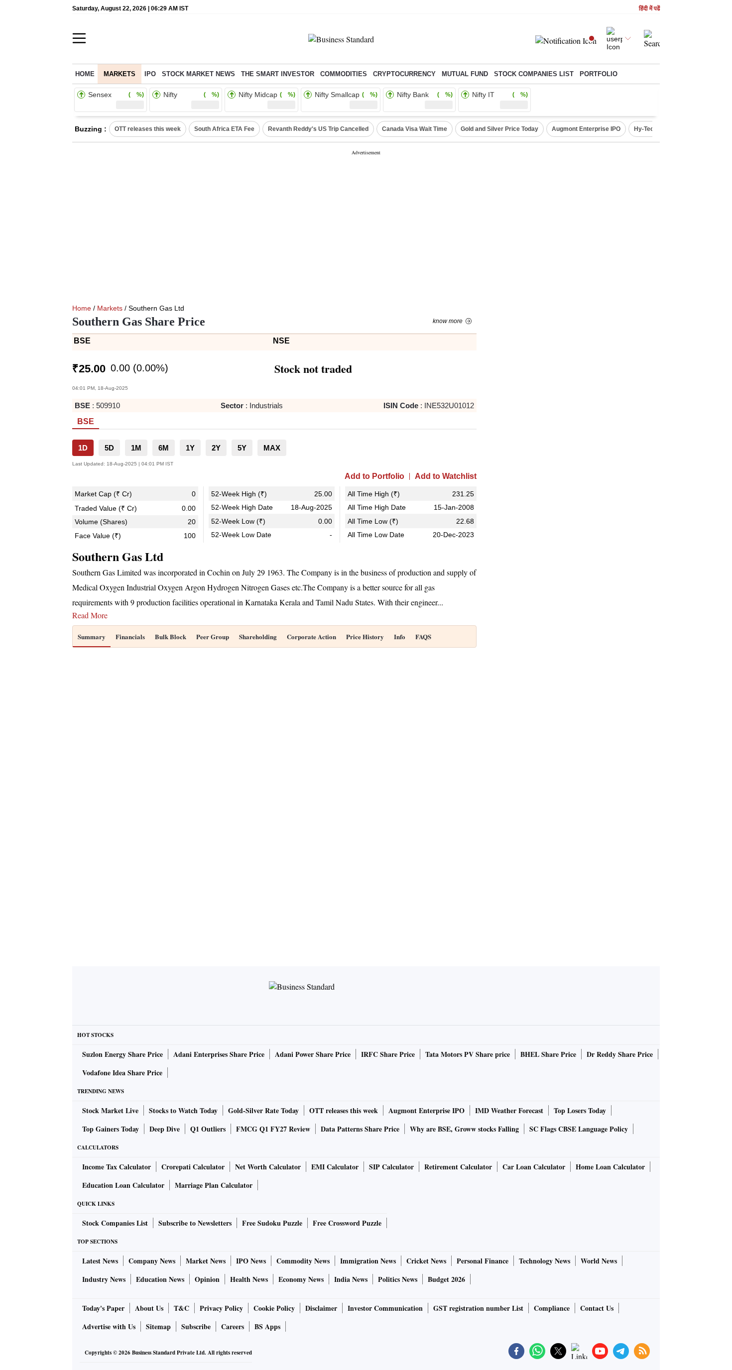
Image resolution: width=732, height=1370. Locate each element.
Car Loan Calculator (533, 1166)
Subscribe (196, 1326)
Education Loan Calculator (123, 1185)
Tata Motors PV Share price (467, 1054)
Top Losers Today (580, 1110)
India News (350, 1279)
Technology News (544, 1261)
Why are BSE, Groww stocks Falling (464, 1129)
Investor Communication (385, 1308)
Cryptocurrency (404, 74)
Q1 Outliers (208, 1129)
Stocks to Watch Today (183, 1110)
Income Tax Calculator (116, 1166)
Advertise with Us (108, 1326)
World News (599, 1261)
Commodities (343, 74)
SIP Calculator (391, 1166)
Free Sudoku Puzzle (272, 1223)
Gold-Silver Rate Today (263, 1110)
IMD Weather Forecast (509, 1110)
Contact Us (596, 1308)
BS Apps (267, 1326)
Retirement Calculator (458, 1166)
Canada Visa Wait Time (414, 128)
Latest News (100, 1261)
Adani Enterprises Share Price (218, 1054)
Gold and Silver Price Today (499, 128)
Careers (232, 1326)
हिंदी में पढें (649, 8)
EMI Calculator (335, 1166)
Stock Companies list (534, 74)
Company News (151, 1261)
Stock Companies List (115, 1223)
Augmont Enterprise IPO (586, 128)
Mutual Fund (465, 74)
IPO (150, 74)
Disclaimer (321, 1308)
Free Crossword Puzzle (347, 1223)
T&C (181, 1308)
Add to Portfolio (374, 476)
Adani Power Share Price (313, 1054)
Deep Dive (164, 1129)
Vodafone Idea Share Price (122, 1072)
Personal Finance (482, 1261)
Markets (119, 74)
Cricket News (426, 1261)
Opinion (207, 1279)
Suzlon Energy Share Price (122, 1054)
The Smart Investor (277, 74)
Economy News (301, 1279)
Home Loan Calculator (610, 1166)
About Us (149, 1308)
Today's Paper (103, 1308)
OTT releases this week (148, 128)
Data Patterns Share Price (360, 1129)
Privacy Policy (221, 1308)
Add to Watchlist (446, 476)
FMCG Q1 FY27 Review (273, 1129)
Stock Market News (198, 74)
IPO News (251, 1261)
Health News (249, 1279)
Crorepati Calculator (193, 1166)
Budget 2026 (446, 1279)
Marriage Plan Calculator (213, 1185)
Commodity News (303, 1261)
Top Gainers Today (110, 1129)
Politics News (397, 1279)
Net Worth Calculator (268, 1166)
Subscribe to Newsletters (195, 1223)
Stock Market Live (110, 1110)
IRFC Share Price (388, 1054)
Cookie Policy (274, 1308)
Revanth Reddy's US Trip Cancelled (318, 128)
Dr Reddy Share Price (620, 1054)
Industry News (103, 1279)
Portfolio (598, 74)
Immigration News (368, 1261)
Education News (160, 1279)
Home (85, 74)
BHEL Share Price (548, 1054)
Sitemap (158, 1326)
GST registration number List (478, 1308)
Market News (206, 1261)
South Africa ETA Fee (224, 128)
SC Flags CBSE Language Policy (578, 1129)
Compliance (552, 1308)
